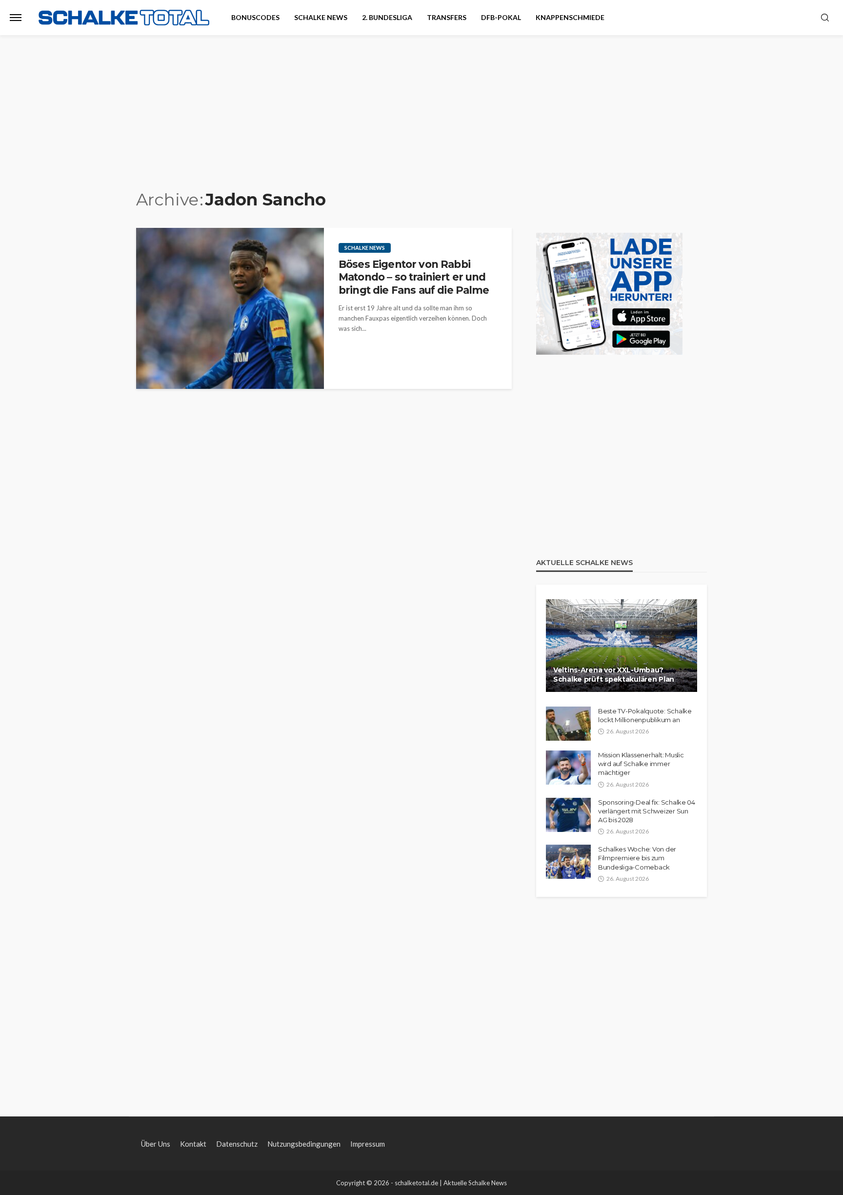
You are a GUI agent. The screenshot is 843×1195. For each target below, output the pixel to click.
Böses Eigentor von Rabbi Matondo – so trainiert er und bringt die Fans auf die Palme (414, 277)
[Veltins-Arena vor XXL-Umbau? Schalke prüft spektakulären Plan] (621, 645)
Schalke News (320, 17)
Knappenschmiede (570, 17)
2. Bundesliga (387, 17)
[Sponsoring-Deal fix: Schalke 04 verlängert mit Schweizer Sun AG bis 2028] (568, 815)
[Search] (825, 18)
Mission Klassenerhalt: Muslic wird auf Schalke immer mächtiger (640, 763)
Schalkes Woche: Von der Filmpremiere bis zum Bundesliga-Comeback (637, 858)
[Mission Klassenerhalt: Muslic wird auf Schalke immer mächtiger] (568, 767)
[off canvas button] (15, 17)
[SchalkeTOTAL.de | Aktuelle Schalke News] (124, 18)
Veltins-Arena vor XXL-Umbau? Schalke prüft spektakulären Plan (613, 675)
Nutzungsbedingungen (304, 1143)
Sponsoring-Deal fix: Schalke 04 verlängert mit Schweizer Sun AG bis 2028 (646, 811)
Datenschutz (237, 1143)
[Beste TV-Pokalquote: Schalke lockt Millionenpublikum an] (568, 724)
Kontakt (193, 1143)
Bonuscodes (255, 17)
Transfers (446, 17)
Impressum (367, 1143)
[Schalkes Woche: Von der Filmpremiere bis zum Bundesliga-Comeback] (568, 862)
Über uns (155, 1143)
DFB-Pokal (501, 17)
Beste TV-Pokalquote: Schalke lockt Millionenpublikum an (645, 715)
